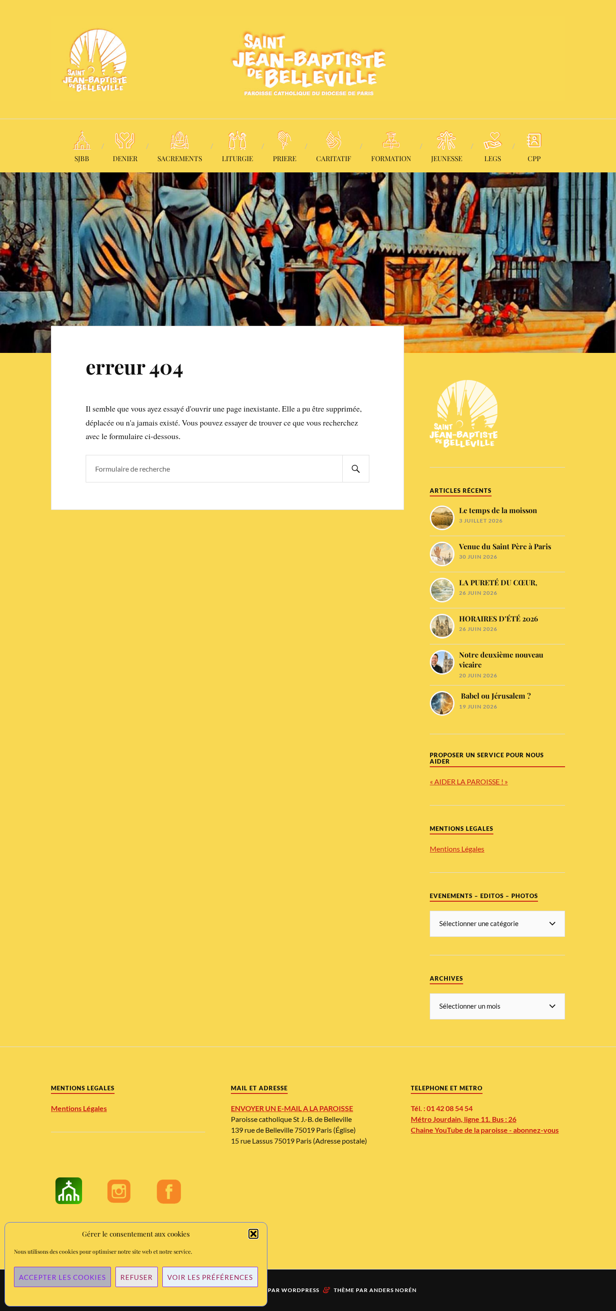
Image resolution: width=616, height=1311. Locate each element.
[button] (253, 1233)
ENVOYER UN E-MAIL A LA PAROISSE (292, 1108)
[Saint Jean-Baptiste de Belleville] (308, 58)
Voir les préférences (210, 1277)
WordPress (300, 1290)
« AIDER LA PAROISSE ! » (469, 781)
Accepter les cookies (62, 1277)
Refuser (136, 1277)
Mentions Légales (457, 848)
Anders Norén (393, 1290)
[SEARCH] (355, 468)
